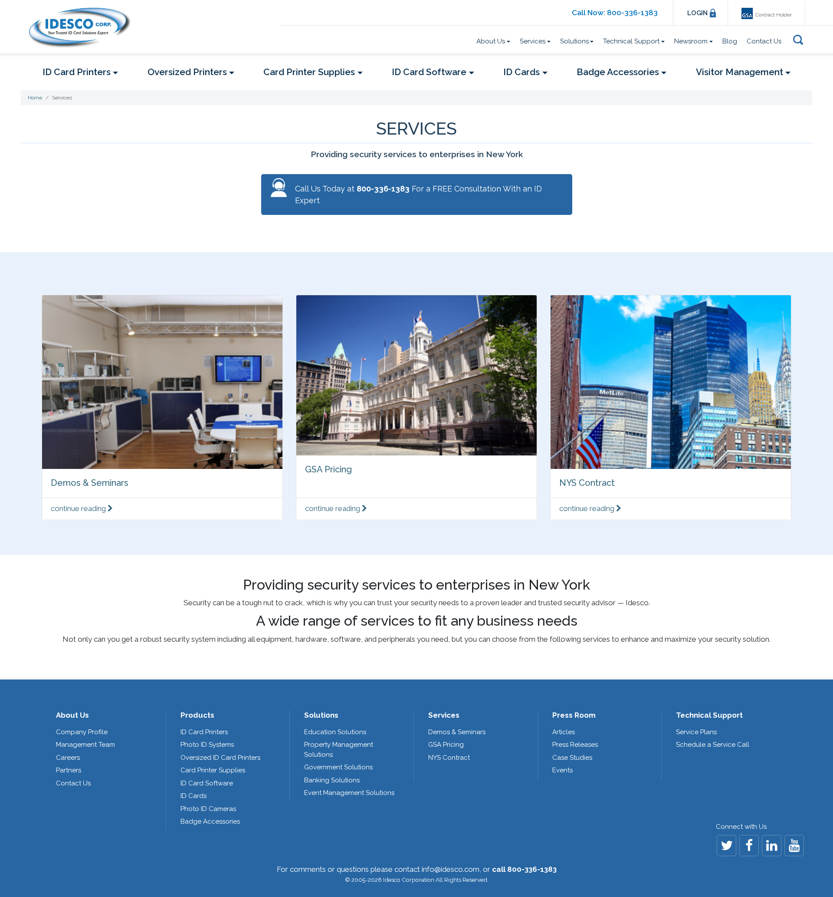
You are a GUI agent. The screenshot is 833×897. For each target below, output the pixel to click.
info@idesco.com (450, 869)
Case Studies (572, 758)
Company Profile (82, 732)
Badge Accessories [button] (618, 71)
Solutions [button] (574, 41)
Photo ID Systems (207, 745)
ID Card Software (206, 783)
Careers (68, 758)
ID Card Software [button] (429, 71)
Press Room (574, 715)
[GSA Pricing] (416, 375)
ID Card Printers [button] (77, 71)
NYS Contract (587, 483)
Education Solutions (335, 732)
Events (562, 770)
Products (197, 715)
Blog (729, 41)
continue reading (79, 508)
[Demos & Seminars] (162, 382)
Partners (68, 770)
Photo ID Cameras (208, 809)
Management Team (85, 745)
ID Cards (193, 796)
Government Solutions (338, 767)
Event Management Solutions (349, 793)
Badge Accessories (210, 821)
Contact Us (764, 41)
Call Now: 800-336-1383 (615, 12)
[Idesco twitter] (726, 845)
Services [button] (532, 41)
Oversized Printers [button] (187, 71)
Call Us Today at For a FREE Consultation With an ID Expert (418, 194)
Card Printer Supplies (212, 770)
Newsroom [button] (691, 41)
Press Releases (575, 745)
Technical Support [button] (631, 41)
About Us (72, 715)
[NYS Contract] (671, 382)
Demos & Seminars (89, 483)
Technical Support (709, 715)
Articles (563, 732)
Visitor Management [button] (739, 71)
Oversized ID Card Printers (220, 758)
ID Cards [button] (521, 71)
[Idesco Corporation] (83, 28)
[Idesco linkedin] (771, 845)
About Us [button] (490, 41)
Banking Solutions (332, 780)
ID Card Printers (204, 732)
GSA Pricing (328, 469)
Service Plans (696, 732)
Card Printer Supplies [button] (309, 71)
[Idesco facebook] (749, 845)
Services (443, 715)
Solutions (321, 715)
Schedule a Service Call (712, 745)
